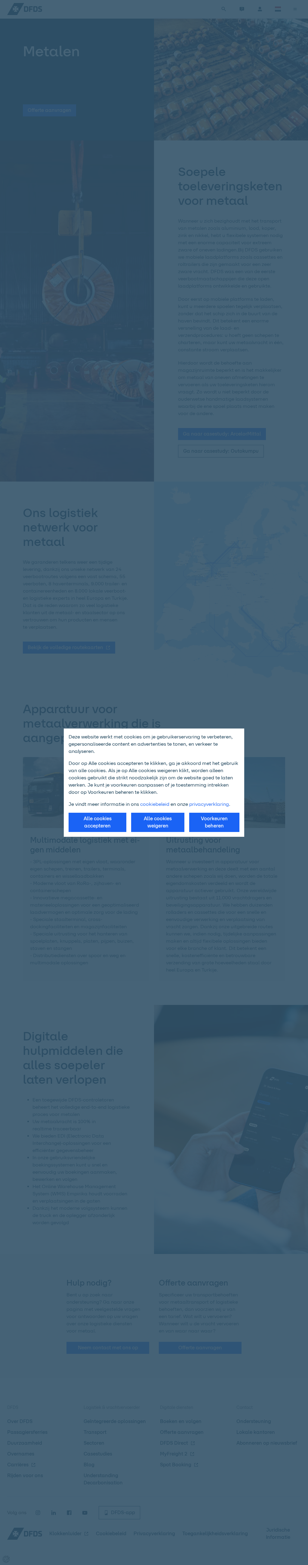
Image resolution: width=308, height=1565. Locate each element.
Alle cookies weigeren (158, 822)
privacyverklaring (209, 804)
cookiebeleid (154, 804)
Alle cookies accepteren (98, 822)
